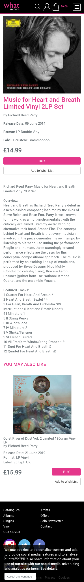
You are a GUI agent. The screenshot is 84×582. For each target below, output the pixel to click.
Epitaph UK (22, 462)
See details (49, 568)
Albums (8, 515)
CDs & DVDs (11, 532)
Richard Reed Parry (23, 115)
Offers (45, 515)
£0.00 (64, 6)
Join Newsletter (52, 521)
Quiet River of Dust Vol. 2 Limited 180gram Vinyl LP (40, 440)
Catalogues (11, 510)
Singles (8, 521)
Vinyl (7, 526)
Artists (45, 510)
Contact (46, 526)
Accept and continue (19, 576)
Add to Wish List (42, 170)
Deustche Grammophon (31, 140)
